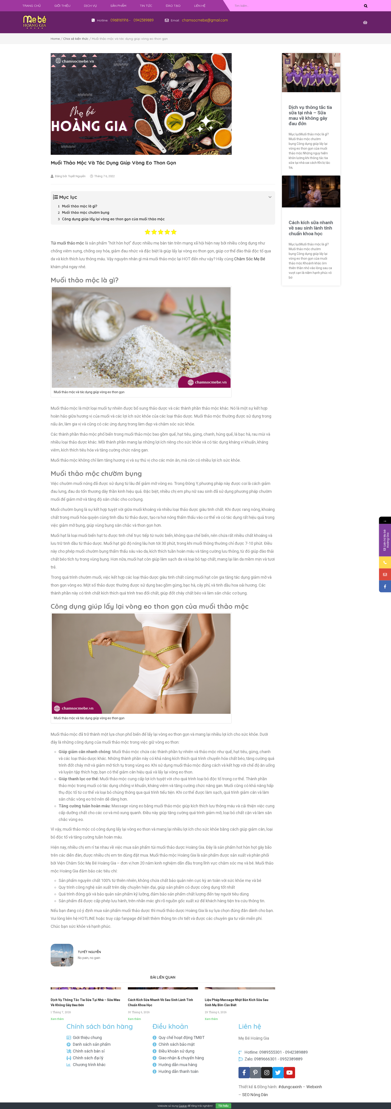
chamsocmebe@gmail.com (205, 20)
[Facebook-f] (244, 1072)
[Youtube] (289, 1072)
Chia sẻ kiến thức (75, 39)
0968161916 (119, 20)
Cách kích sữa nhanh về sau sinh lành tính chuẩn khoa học (311, 228)
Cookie (183, 1105)
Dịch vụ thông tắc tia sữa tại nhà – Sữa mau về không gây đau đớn (310, 115)
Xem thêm (57, 1019)
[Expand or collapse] (270, 197)
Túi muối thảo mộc (67, 243)
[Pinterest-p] (255, 1072)
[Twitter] (278, 1072)
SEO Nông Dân (255, 1094)
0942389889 (144, 20)
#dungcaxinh (290, 1086)
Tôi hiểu (223, 1105)
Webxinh (314, 1086)
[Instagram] (266, 1072)
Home (55, 39)
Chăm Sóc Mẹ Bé (249, 258)
